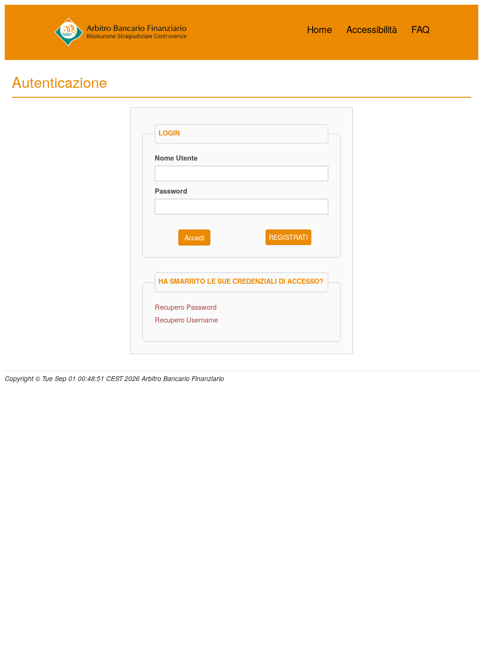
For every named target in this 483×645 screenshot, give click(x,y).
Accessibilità (371, 29)
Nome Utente (176, 157)
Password (171, 190)
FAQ (420, 29)
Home (319, 29)
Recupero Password (186, 307)
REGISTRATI (288, 237)
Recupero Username (186, 319)
